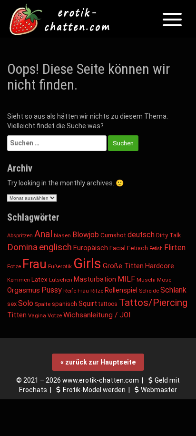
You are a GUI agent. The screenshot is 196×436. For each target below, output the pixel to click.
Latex (39, 279)
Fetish (156, 248)
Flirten (175, 247)
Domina (22, 247)
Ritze (96, 290)
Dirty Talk (168, 235)
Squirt (87, 303)
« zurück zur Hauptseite (98, 362)
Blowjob (85, 234)
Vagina (37, 315)
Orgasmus (23, 290)
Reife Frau (76, 290)
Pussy (51, 289)
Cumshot (113, 235)
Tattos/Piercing (153, 302)
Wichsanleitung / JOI (96, 315)
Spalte (42, 304)
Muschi (146, 279)
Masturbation (95, 279)
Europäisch (90, 247)
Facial (117, 248)
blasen (62, 235)
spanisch (64, 303)
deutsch (141, 234)
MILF (126, 279)
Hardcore (159, 266)
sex (12, 303)
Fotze (14, 266)
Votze (55, 315)
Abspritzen (20, 236)
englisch (55, 247)
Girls (87, 263)
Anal (43, 234)
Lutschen (60, 279)
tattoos (108, 304)
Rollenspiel (121, 290)
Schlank (173, 289)
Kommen (18, 280)
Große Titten (123, 266)
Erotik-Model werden (94, 390)
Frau (34, 264)
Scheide (149, 290)
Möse (164, 279)
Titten (17, 315)
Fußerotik (60, 266)
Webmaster (159, 390)
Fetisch (137, 248)
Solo (25, 303)
